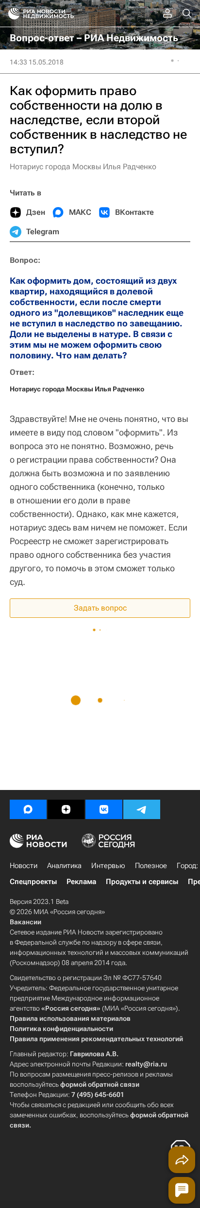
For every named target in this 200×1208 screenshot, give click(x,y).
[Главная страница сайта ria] (11, 13)
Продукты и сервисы (142, 881)
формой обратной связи (99, 1084)
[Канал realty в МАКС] (28, 809)
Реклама (81, 881)
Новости (23, 865)
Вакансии (25, 922)
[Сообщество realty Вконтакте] (103, 809)
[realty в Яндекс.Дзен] (66, 809)
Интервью (108, 865)
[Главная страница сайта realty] (58, 13)
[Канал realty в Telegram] (141, 809)
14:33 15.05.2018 (37, 62)
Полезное (151, 865)
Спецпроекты (33, 881)
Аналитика (64, 865)
